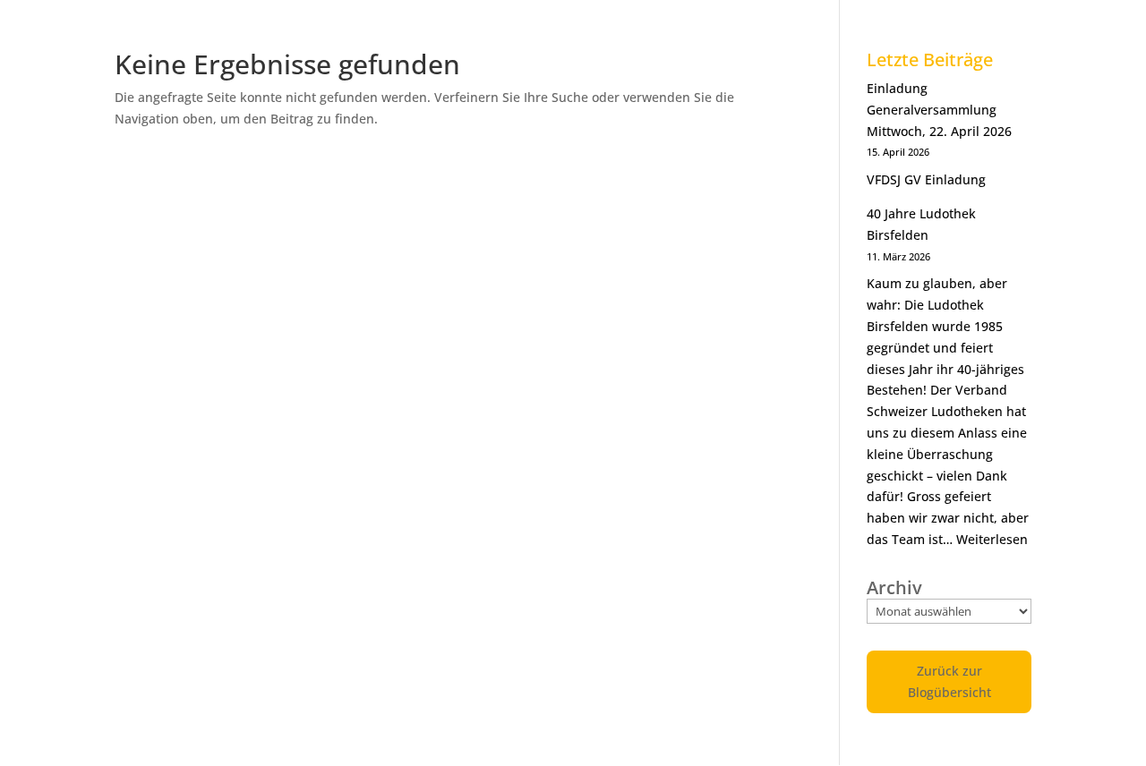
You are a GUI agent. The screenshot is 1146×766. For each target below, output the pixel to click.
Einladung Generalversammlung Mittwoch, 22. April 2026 (939, 110)
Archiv (894, 588)
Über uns (624, 21)
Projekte (884, 21)
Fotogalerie (986, 21)
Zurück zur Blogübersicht (949, 681)
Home (435, 21)
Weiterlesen (992, 539)
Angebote (720, 21)
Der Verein (523, 21)
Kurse (805, 21)
